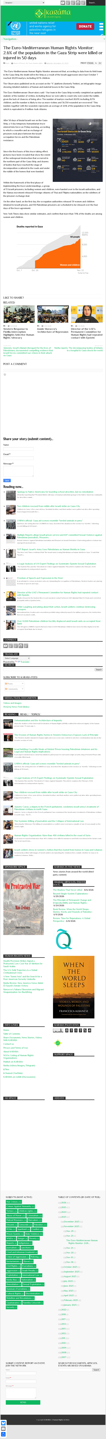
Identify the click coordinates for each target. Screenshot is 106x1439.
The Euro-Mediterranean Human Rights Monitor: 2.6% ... (82, 1241)
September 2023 (72, 1271)
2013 (63, 1328)
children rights (26, 1211)
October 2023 (71, 1267)
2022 (64, 1309)
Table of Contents (11, 1034)
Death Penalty (28, 1270)
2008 (64, 1352)
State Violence (32, 1234)
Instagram (78, 3)
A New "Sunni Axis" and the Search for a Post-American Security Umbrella (22, 977)
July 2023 (68, 1281)
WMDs (9, 1238)
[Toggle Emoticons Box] (4, 374)
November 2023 (72, 1226)
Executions (27, 1266)
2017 (63, 1319)
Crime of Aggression (16, 1257)
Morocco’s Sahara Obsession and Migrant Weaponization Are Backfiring (23, 990)
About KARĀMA (10, 1051)
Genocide (23, 1224)
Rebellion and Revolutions (18, 1298)
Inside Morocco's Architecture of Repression (52, 330)
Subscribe (73, 3)
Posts (10, 684)
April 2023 (69, 1295)
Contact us (8, 1044)
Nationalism (27, 1280)
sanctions (26, 1247)
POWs (9, 1229)
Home (6, 1030)
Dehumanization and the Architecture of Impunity (38, 720)
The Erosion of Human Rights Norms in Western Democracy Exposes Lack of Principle (56, 735)
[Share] (3, 1434)
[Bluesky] (3, 1423)
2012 (63, 1333)
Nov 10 (70, 1257)
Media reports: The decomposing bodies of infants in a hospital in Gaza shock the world (78, 349)
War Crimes (12, 1202)
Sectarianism (12, 1261)
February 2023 (71, 1300)
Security (10, 1307)
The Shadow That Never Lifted (67, 890)
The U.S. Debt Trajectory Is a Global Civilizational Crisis (20, 971)
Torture (10, 1211)
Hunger (21, 1238)
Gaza (30, 63)
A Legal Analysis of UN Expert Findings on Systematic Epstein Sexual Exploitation (56, 564)
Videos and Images (12, 703)
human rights (38, 63)
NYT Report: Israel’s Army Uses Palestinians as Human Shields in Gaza (51, 549)
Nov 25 (70, 1236)
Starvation (33, 1220)
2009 (64, 1348)
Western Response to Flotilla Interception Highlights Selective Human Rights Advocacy (18, 333)
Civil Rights (12, 1266)
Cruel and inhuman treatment (20, 1252)
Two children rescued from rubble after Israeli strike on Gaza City (48, 506)
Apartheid (22, 1229)
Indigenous (23, 1243)
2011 (63, 1338)
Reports (10, 1243)
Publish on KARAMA (13, 1062)
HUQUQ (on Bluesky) (68, 3)
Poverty (33, 1238)
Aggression (12, 1270)
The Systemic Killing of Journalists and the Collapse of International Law (49, 821)
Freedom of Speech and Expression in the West (40, 578)
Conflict (35, 1229)
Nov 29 (70, 1231)
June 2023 (69, 1286)
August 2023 (70, 1276)
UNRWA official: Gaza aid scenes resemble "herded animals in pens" (50, 520)
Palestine (38, 1224)
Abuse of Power (19, 63)
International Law (30, 1275)
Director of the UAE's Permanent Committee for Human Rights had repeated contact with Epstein (86, 333)
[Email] (3, 1428)
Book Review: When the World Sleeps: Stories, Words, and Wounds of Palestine (72, 910)
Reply (7, 63)
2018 (63, 1314)
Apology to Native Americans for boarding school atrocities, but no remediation (55, 492)
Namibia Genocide (32, 1302)
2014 (63, 1324)
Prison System (13, 1234)
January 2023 (70, 1305)
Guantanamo (12, 1302)
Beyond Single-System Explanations (70, 893)
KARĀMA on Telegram (83, 3)
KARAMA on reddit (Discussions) (19, 1077)
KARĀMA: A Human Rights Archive (56, 1420)
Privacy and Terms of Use (15, 1048)
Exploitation (12, 1275)
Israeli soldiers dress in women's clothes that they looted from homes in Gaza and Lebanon (58, 850)
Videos (63, 3)
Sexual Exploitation (32, 1284)
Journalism (11, 1247)
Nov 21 (70, 1248)
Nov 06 (70, 1262)
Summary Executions (16, 1289)
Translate (25, 662)
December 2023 (72, 1221)
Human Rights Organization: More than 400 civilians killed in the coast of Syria (52, 835)
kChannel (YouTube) (12, 1073)
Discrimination (33, 1293)
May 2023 (69, 1291)
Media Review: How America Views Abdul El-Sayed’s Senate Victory (23, 984)
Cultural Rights (13, 1293)
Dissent (10, 1224)
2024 (64, 1212)
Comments (12, 689)
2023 (64, 1217)
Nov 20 (70, 1252)
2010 (63, 1343)
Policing (35, 1257)
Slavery (27, 1261)
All (27, 63)
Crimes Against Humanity (18, 1206)
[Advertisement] (73, 1075)
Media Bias (11, 1280)
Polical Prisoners (14, 1220)
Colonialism (33, 1215)
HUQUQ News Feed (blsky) (16, 707)
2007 (64, 1357)
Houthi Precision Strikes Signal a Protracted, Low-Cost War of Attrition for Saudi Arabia (23, 964)
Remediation (12, 1284)
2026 (64, 1202)
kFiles (6, 1069)
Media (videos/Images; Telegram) (19, 1065)
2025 (64, 1207)
